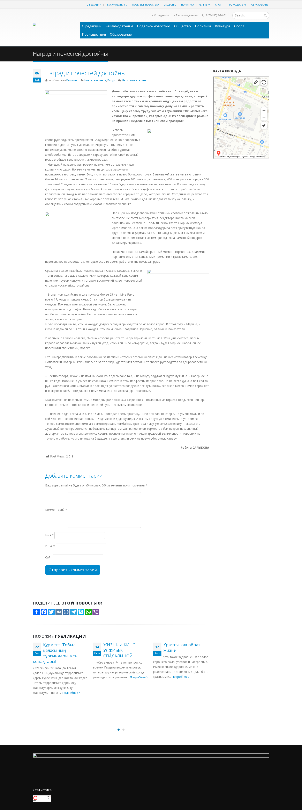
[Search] (265, 15)
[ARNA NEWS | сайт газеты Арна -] (54, 27)
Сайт (48, 557)
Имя (49, 535)
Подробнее (70, 693)
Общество (170, 4)
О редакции (94, 4)
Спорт (219, 4)
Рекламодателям (117, 4)
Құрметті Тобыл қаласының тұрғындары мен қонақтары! (55, 653)
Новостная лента (95, 80)
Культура (204, 4)
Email (50, 546)
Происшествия (237, 4)
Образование (259, 4)
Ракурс (111, 80)
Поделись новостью (145, 4)
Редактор (72, 80)
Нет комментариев (134, 80)
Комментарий (56, 510)
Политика (187, 4)
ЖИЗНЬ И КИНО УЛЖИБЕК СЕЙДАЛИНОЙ (119, 650)
